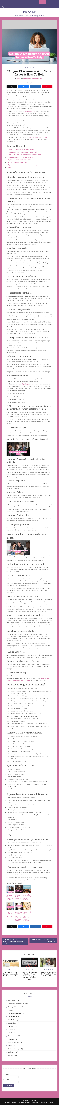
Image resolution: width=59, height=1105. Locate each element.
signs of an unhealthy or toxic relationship (28, 679)
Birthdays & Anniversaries (16, 1003)
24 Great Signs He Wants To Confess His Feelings (10, 896)
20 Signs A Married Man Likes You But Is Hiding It (10, 913)
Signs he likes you (13, 1042)
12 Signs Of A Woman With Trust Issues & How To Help (29, 73)
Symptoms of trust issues (17, 162)
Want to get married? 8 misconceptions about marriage (27, 896)
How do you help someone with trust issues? (25, 154)
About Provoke (23, 2)
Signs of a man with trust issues (20, 160)
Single (10, 1045)
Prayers (10, 1029)
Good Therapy (30, 111)
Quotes (10, 969)
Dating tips (29, 969)
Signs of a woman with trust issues (21, 149)
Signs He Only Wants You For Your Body (18, 896)
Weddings (11, 1052)
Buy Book (42, 2)
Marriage (11, 1026)
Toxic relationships (14, 1049)
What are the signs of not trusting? (21, 157)
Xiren (18, 78)
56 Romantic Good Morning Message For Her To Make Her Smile (11, 974)
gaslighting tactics (26, 384)
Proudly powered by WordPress (15, 1102)
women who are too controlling (38, 137)
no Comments (37, 78)
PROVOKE (29, 12)
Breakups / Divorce (13, 1007)
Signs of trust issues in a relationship (22, 165)
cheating (10, 1010)
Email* (6, 1080)
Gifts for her (11, 1020)
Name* (6, 1074)
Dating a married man (14, 1013)
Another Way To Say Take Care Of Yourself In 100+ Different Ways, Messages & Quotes (27, 916)
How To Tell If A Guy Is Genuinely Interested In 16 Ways (13, 941)
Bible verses (11, 1000)
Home (14, 2)
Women (10, 1055)
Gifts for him (12, 1023)
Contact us (33, 2)
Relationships (29, 67)
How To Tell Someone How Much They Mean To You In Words (48, 974)
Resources (11, 1039)
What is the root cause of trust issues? (22, 152)
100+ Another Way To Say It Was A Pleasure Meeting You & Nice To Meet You (19, 915)
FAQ (9, 167)
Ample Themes (49, 1102)
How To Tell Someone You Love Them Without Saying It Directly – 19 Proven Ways (29, 975)
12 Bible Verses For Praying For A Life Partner (43, 940)
